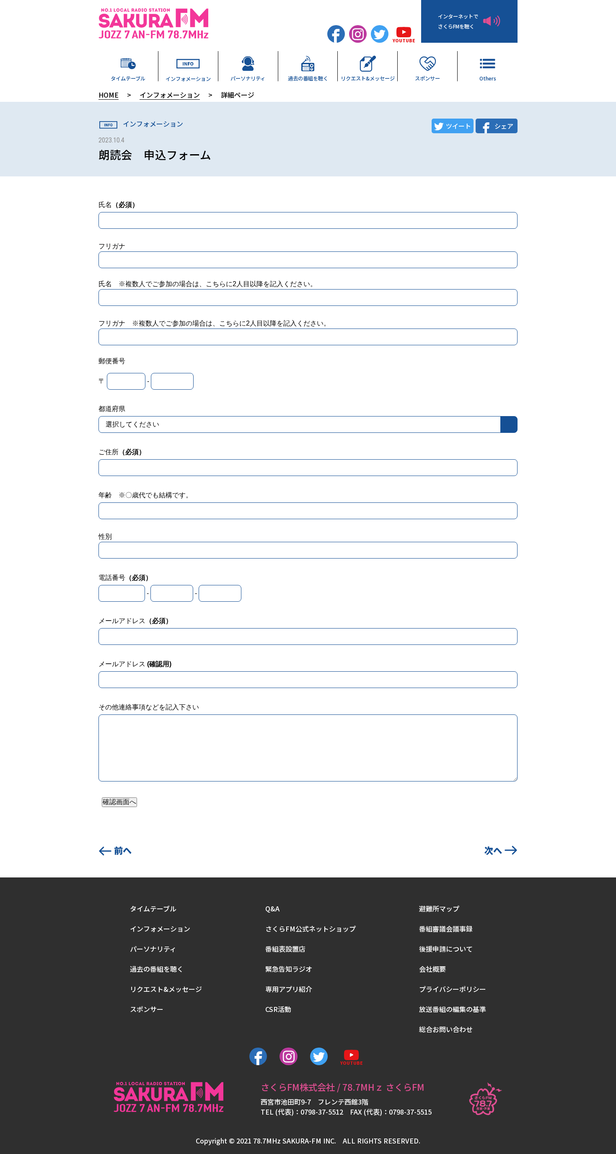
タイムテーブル (128, 78)
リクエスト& (368, 78)
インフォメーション (188, 78)
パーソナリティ (247, 78)
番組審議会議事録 (446, 929)
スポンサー (427, 78)
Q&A (272, 908)
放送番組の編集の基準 (452, 1009)
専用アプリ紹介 (288, 989)
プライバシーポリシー (452, 989)
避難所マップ (439, 908)
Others (487, 78)
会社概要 (432, 969)
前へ (123, 850)
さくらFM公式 (310, 929)
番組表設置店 (285, 949)
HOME (108, 95)
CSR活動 (278, 1009)
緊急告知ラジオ (288, 969)
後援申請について (446, 949)
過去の (308, 78)
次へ (493, 850)
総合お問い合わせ (446, 1029)
